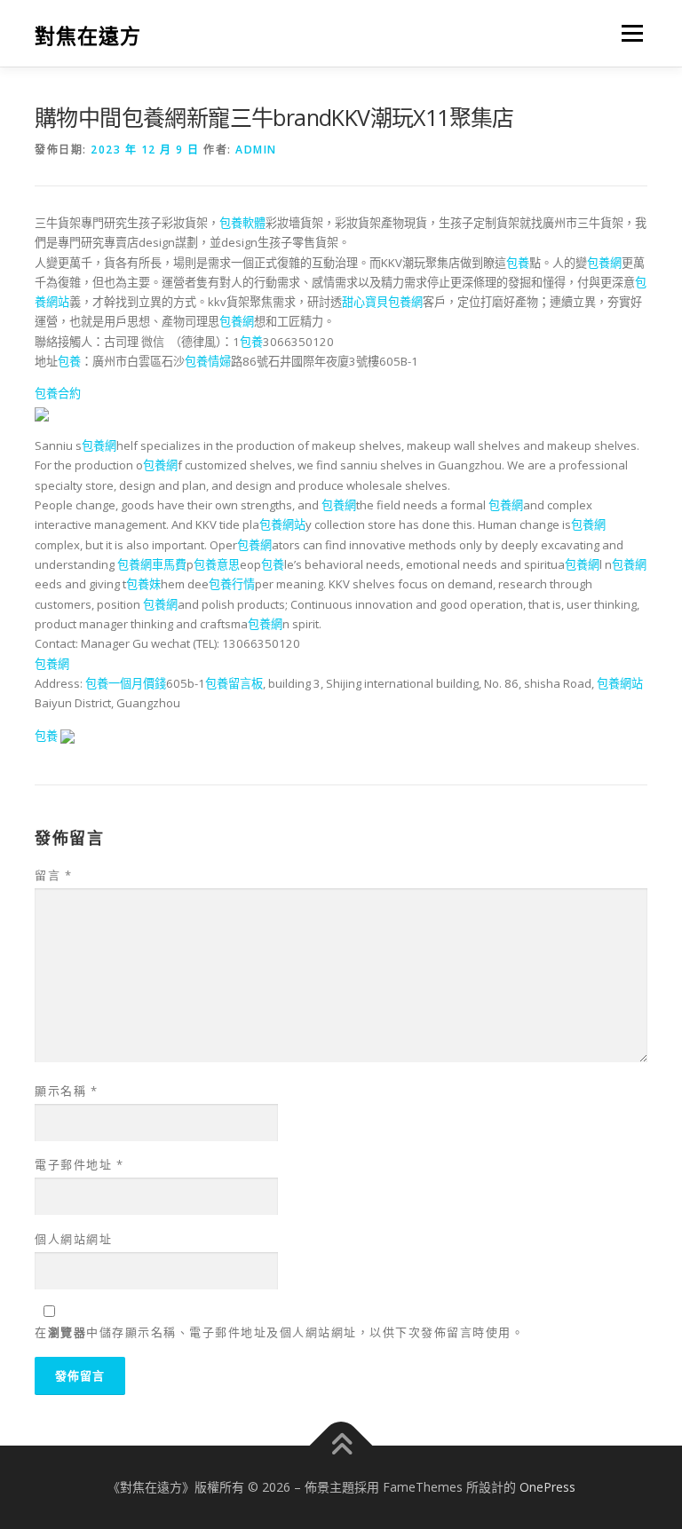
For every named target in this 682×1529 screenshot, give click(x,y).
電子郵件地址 (79, 1164)
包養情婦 (208, 361)
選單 (627, 33)
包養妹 (143, 584)
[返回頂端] (341, 1446)
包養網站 (282, 524)
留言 (53, 875)
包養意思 (217, 564)
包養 (517, 263)
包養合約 (58, 393)
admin (256, 149)
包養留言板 (234, 683)
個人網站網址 (73, 1239)
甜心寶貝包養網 (382, 302)
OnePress (547, 1486)
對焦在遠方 (88, 35)
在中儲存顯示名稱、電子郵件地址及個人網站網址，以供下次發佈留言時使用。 (279, 1332)
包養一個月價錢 (125, 683)
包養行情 (232, 584)
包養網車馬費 (151, 564)
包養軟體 (242, 223)
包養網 (604, 263)
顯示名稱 (66, 1091)
